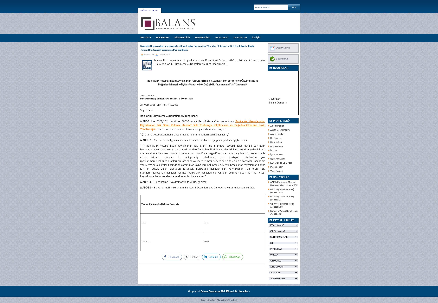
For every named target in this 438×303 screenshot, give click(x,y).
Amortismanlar (277, 125)
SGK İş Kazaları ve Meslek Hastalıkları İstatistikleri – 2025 (284, 184)
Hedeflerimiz (276, 142)
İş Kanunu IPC (277, 154)
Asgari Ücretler (277, 133)
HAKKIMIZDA (162, 38)
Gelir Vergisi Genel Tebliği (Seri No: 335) (282, 191)
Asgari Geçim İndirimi (280, 129)
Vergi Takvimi (276, 170)
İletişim (273, 150)
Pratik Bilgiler (276, 166)
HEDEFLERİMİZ (202, 38)
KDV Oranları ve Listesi (281, 162)
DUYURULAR (240, 38)
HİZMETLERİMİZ (182, 38)
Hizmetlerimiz (276, 146)
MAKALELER (221, 38)
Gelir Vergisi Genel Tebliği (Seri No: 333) (282, 205)
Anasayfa (145, 38)
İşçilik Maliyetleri (278, 158)
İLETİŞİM (256, 38)
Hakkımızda (275, 137)
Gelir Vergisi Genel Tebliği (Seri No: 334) (282, 198)
